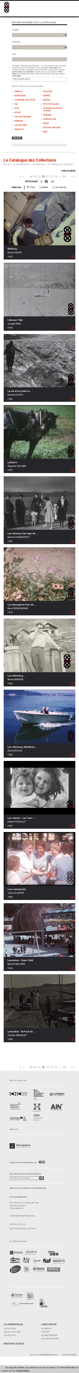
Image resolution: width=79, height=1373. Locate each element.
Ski (16, 104)
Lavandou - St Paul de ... (21, 1031)
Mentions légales (18, 1224)
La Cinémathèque (13, 1324)
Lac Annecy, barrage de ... (23, 533)
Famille (18, 91)
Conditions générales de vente (23, 1229)
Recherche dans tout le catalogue (34, 22)
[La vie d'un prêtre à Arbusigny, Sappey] (39, 361)
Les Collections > (40, 164)
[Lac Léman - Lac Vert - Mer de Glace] (39, 788)
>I (74, 176)
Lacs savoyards (17, 889)
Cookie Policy (22, 1371)
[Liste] (45, 181)
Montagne (20, 96)
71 (43, 176)
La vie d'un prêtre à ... (20, 391)
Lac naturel (21, 125)
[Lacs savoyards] (39, 859)
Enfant (47, 96)
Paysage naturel (52, 127)
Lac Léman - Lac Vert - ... (22, 818)
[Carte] (51, 181)
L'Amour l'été (15, 320)
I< (20, 176)
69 (35, 176)
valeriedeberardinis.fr (49, 1355)
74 (55, 176)
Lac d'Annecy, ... (17, 675)
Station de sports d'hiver (53, 109)
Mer (45, 132)
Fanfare (47, 115)
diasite (73, 1355)
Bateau (47, 100)
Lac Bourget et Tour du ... (22, 604)
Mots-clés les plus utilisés (27, 86)
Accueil (7, 164)
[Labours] (39, 432)
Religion (47, 91)
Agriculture (49, 119)
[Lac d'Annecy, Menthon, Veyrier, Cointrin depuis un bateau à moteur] (39, 716)
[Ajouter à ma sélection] (72, 257)
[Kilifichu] (39, 218)
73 (51, 176)
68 (31, 176)
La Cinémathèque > (22, 164)
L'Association (48, 1324)
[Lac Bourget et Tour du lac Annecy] (39, 574)
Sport (18, 112)
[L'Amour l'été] (39, 289)
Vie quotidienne (23, 117)
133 (64, 176)
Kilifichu (12, 248)
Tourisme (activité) (25, 100)
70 (39, 176)
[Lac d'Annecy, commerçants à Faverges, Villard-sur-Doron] (39, 645)
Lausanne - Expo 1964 (20, 960)
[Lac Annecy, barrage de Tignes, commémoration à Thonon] (39, 503)
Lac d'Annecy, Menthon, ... (23, 747)
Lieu (14, 54)
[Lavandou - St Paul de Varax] (39, 1001)
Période (16, 42)
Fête (17, 108)
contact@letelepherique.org (22, 1216)
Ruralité (19, 129)
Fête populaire (51, 104)
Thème (15, 30)
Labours (12, 462)
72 (47, 176)
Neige (46, 123)
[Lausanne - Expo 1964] (39, 930)
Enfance (19, 121)
